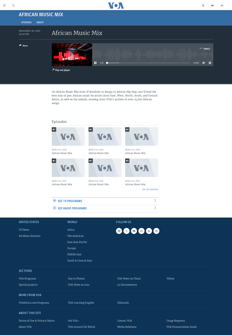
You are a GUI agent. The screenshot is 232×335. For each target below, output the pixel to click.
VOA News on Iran (78, 284)
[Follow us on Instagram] (141, 231)
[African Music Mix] (68, 136)
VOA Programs (27, 278)
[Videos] (212, 5)
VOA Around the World (81, 326)
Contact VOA (124, 320)
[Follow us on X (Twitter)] (126, 231)
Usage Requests (176, 320)
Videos (170, 278)
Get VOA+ (73, 320)
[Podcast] (156, 231)
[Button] (23, 46)
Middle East (74, 254)
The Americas (75, 235)
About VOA (25, 326)
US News (24, 229)
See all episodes (150, 189)
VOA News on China (129, 278)
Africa (71, 229)
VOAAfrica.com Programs (34, 302)
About (40, 22)
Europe (71, 248)
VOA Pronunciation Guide (182, 326)
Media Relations (127, 326)
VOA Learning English (81, 302)
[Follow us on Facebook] (119, 231)
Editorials (123, 302)
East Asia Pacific (77, 242)
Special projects (28, 284)
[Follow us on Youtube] (134, 231)
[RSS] (149, 231)
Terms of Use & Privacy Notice (37, 320)
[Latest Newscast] (222, 5)
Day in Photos (76, 278)
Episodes (26, 22)
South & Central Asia (79, 260)
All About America (29, 235)
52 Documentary (127, 284)
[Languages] (203, 5)
